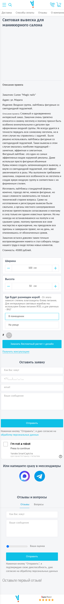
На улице (14, 325)
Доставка (7, 13)
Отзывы (42, 13)
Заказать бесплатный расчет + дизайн (32, 344)
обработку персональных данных (20, 435)
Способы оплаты (25, 13)
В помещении (16, 316)
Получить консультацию (15, 351)
